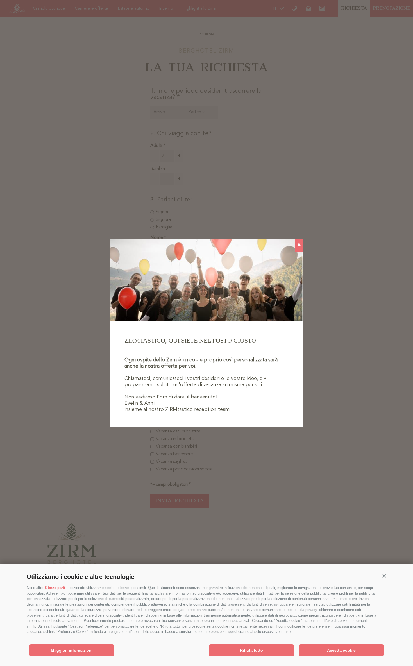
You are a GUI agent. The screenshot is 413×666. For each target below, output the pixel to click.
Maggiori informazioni (72, 650)
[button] (384, 575)
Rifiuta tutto (251, 650)
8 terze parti (55, 588)
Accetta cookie (341, 650)
